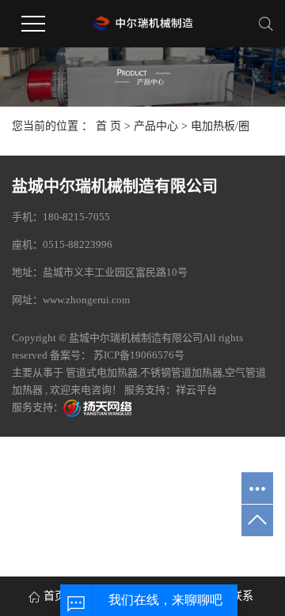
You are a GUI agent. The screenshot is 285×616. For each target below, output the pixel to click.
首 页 (108, 126)
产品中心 (156, 126)
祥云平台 (196, 390)
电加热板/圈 (220, 126)
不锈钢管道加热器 (181, 372)
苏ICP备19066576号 (138, 355)
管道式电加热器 (102, 372)
